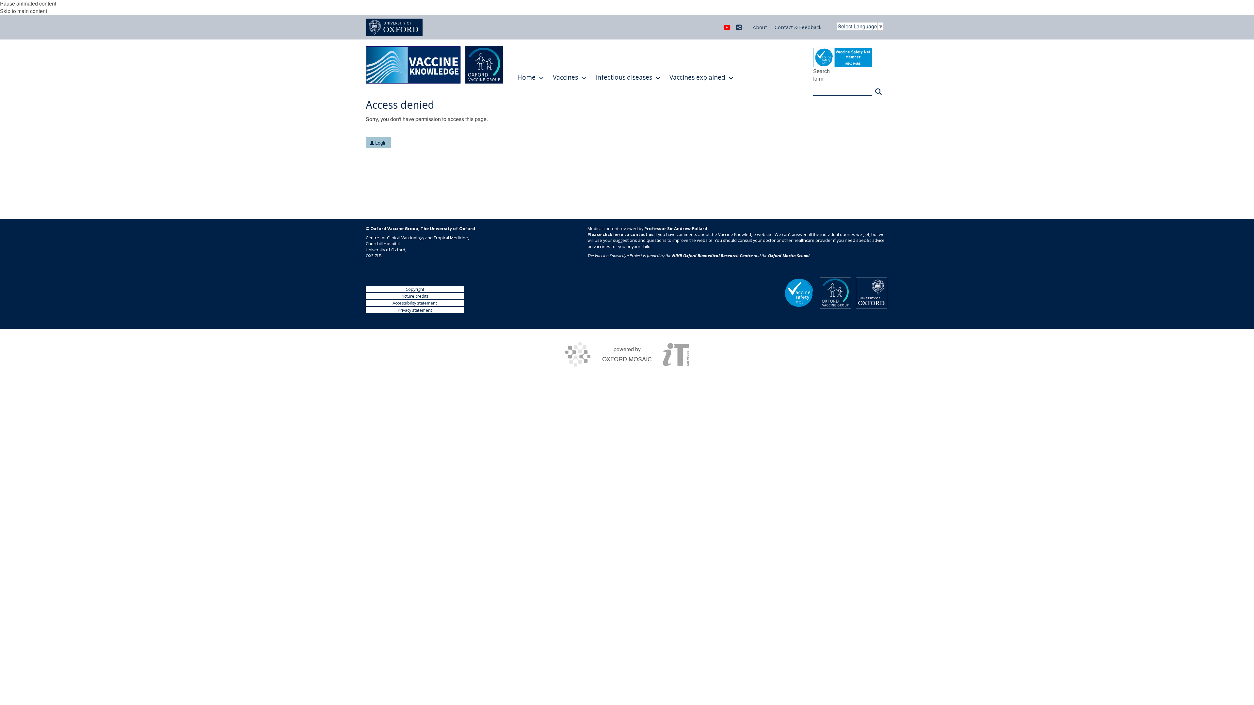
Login (380, 142)
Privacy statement (415, 310)
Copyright (415, 289)
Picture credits (415, 296)
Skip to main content (23, 11)
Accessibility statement (415, 303)
